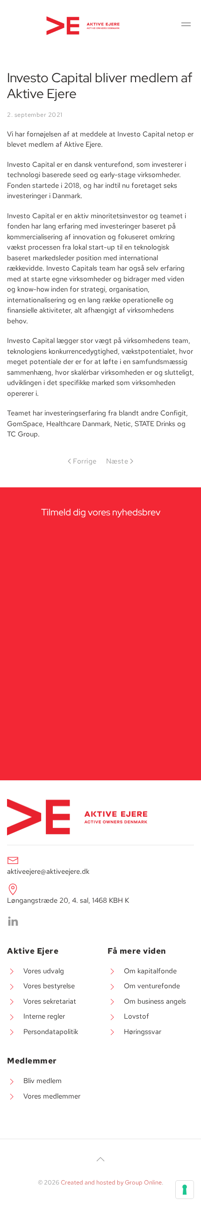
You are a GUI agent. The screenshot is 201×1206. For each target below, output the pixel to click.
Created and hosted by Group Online (111, 1182)
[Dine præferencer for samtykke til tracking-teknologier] (185, 1190)
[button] (186, 25)
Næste (117, 461)
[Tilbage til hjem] (83, 25)
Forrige (85, 461)
